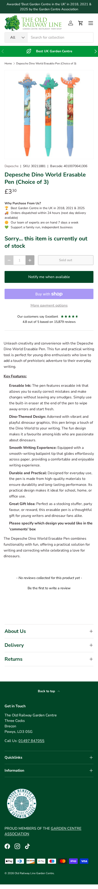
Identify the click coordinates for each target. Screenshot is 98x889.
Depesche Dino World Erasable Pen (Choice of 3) (46, 63)
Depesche (11, 166)
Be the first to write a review (49, 588)
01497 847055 (31, 740)
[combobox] (49, 37)
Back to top (47, 691)
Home (8, 63)
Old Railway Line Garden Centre (34, 873)
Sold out (65, 260)
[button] (81, 23)
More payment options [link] (49, 305)
